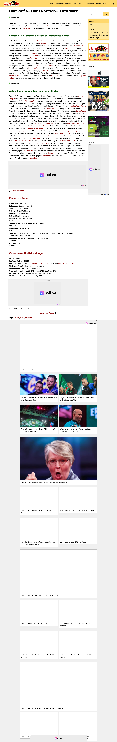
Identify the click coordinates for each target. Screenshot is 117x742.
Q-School (35, 55)
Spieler (67, 3)
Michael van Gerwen (67, 140)
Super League (31, 53)
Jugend (91, 29)
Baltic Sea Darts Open (38, 126)
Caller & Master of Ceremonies (98, 32)
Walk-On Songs (94, 38)
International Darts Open (40, 263)
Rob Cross (55, 75)
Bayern (16, 317)
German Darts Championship (43, 65)
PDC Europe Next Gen (40, 143)
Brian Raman (35, 58)
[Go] (106, 14)
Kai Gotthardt (28, 150)
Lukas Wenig (81, 111)
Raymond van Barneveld (18, 131)
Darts (22, 317)
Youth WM (69, 48)
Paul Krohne (46, 155)
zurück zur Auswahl (17, 190)
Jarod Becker (35, 158)
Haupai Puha (35, 135)
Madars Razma (51, 108)
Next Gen (51, 153)
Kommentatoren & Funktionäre (98, 35)
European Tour (44, 26)
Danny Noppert (34, 138)
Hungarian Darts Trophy (77, 106)
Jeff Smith (46, 70)
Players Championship (74, 131)
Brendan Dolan (15, 75)
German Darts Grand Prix (43, 123)
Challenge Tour (28, 28)
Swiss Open (43, 43)
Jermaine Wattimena (36, 128)
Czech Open (42, 40)
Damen (91, 27)
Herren (91, 24)
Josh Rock (47, 135)
